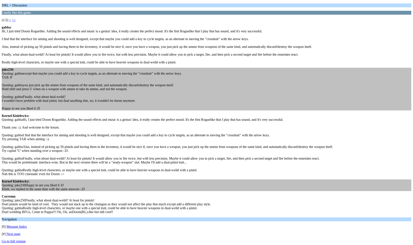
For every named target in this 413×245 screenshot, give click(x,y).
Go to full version (14, 241)
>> (14, 20)
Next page (13, 234)
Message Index (16, 226)
